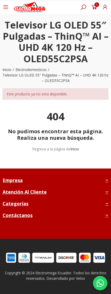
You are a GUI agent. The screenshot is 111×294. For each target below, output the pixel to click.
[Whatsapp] (68, 230)
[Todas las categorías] (6, 7)
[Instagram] (56, 230)
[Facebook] (44, 230)
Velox (80, 278)
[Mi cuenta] (105, 7)
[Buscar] (83, 7)
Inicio (74, 148)
